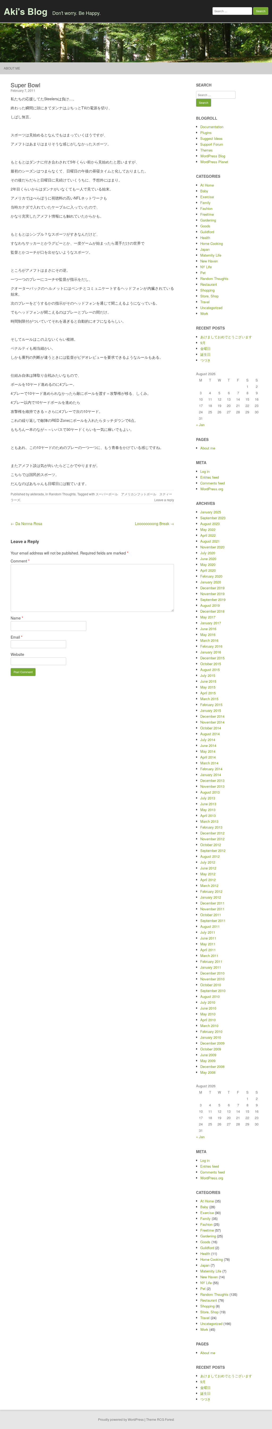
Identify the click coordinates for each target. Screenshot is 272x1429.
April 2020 (208, 570)
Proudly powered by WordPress (121, 1419)
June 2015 (208, 681)
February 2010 (211, 1031)
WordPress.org (211, 488)
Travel (205, 301)
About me (12, 68)
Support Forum (211, 144)
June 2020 (208, 558)
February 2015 (211, 704)
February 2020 (211, 576)
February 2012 (211, 891)
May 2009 (207, 1060)
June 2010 (208, 1008)
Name (17, 618)
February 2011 (211, 961)
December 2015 (212, 657)
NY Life (206, 266)
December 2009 (212, 1043)
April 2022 (208, 535)
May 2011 (207, 943)
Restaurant (208, 284)
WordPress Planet (214, 161)
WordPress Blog (212, 155)
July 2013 (207, 797)
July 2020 (207, 552)
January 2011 (210, 967)
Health (205, 237)
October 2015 (210, 663)
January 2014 (210, 774)
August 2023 (210, 523)
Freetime (207, 214)
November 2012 (212, 838)
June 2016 (208, 628)
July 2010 (207, 1002)
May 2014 (207, 751)
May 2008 (207, 1072)
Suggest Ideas (211, 138)
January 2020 (210, 581)
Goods (205, 225)
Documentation (211, 126)
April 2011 (208, 949)
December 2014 (212, 716)
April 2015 (208, 692)
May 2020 (207, 564)
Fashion (206, 208)
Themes (206, 150)
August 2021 (210, 541)
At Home (207, 185)
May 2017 (207, 617)
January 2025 (210, 511)
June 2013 (208, 803)
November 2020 (212, 546)
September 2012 (213, 850)
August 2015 (210, 669)
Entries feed (209, 477)
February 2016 (211, 646)
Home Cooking (211, 243)
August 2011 (210, 926)
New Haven (209, 260)
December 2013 (212, 780)
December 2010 (212, 973)
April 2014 (208, 757)
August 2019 (210, 605)
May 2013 (207, 809)
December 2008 (212, 1066)
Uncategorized (211, 307)
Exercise (207, 196)
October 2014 (210, 727)
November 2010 (212, 978)
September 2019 (213, 599)
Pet (203, 272)
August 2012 (210, 856)
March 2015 (209, 698)
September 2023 (213, 517)
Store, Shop (209, 295)
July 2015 (207, 675)
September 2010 (213, 990)
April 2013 (208, 815)
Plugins (206, 132)
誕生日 (205, 354)
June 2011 (208, 938)
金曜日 (205, 348)
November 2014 (212, 722)
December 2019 (212, 587)
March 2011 (209, 955)
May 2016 (207, 634)
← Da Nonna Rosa (26, 523)
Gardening (208, 220)
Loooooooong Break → (154, 523)
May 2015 (207, 687)
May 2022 (207, 529)
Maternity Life (210, 255)
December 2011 (212, 903)
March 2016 (209, 640)
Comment (20, 561)
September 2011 (213, 920)
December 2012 (212, 832)
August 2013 (210, 792)
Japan (205, 249)
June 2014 (208, 745)
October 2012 (210, 844)
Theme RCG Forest (160, 1419)
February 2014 (211, 768)
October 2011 (210, 914)
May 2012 (207, 873)
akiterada (37, 494)
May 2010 (207, 1013)
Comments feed (212, 483)
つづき (205, 360)
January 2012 (210, 897)
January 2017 (210, 622)
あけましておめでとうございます (226, 336)
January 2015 (210, 710)
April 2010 (208, 1019)
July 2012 (207, 862)
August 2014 (210, 733)
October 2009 (210, 1048)
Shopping (207, 290)
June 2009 (208, 1054)
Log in (205, 471)
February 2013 (211, 827)
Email (16, 637)
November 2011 (212, 908)
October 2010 (210, 984)
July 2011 (207, 932)
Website (17, 654)
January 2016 (210, 652)
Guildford (207, 231)
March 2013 (209, 821)
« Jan (200, 424)
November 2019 (212, 593)
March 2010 (209, 1025)
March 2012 (209, 885)
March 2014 (209, 762)
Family (205, 202)
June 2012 (208, 868)
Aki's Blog (26, 11)
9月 (203, 342)
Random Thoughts (62, 494)
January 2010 (210, 1037)
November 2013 (212, 786)
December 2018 (212, 611)
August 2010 (210, 996)
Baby (204, 190)
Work (204, 313)
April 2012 (208, 879)
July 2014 (207, 739)
